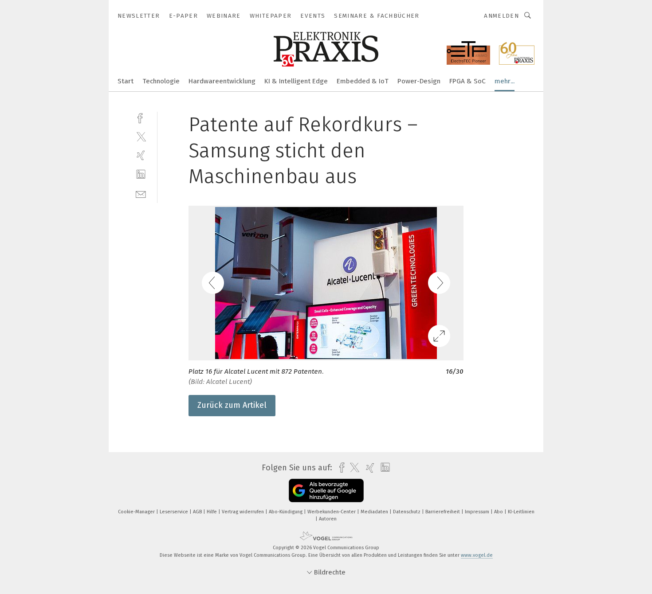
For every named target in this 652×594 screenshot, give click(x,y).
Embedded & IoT (363, 81)
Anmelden (501, 16)
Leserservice (174, 512)
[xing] (140, 155)
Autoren (328, 519)
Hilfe (212, 512)
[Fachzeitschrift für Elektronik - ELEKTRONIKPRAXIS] (126, 80)
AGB (198, 512)
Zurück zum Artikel (232, 405)
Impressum (478, 512)
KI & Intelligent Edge (296, 81)
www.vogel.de (477, 555)
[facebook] (140, 117)
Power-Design (418, 81)
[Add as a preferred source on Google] (326, 490)
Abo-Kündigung (286, 512)
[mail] (140, 193)
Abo (499, 512)
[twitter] (140, 136)
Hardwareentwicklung (222, 81)
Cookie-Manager (137, 512)
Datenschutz (407, 512)
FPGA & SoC (467, 81)
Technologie (161, 81)
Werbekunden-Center (332, 512)
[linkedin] (140, 174)
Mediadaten (375, 512)
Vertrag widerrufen (243, 512)
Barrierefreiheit (443, 512)
